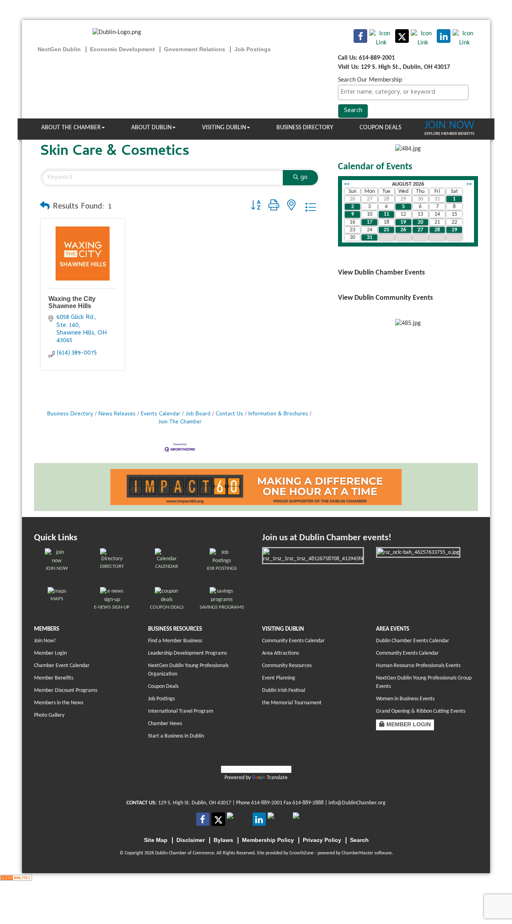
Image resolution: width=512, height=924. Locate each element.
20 (420, 222)
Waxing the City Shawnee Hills (72, 302)
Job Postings (161, 699)
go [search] (304, 177)
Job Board (198, 414)
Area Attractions (280, 653)
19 (403, 222)
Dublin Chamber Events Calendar (412, 641)
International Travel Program (180, 711)
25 (386, 230)
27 (420, 230)
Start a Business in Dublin (176, 736)
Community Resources (287, 666)
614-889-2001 (266, 803)
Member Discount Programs (65, 690)
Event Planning (278, 678)
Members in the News (58, 703)
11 (386, 214)
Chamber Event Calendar (62, 666)
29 (454, 230)
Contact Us (229, 414)
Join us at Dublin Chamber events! (326, 538)
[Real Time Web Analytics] (16, 877)
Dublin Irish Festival (283, 690)
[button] (45, 207)
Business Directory (304, 127)
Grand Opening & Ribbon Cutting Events (420, 711)
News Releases (117, 414)
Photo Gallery (49, 715)
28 (437, 230)
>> (469, 184)
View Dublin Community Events (385, 298)
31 (369, 238)
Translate (277, 778)
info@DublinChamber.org (357, 803)
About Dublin (151, 127)
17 (369, 222)
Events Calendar (160, 414)
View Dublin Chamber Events (381, 273)
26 (403, 230)
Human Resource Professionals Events (418, 666)
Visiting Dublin (224, 127)
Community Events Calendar (293, 641)
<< (347, 184)
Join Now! (45, 641)
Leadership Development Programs (187, 653)
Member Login (50, 653)
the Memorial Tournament (292, 703)
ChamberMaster (357, 853)
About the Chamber (71, 127)
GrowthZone (301, 853)
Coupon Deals (380, 127)
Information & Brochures (278, 414)
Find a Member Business (175, 641)
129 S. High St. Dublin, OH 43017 (194, 803)
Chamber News (165, 724)
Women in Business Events (405, 699)
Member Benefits (53, 678)
